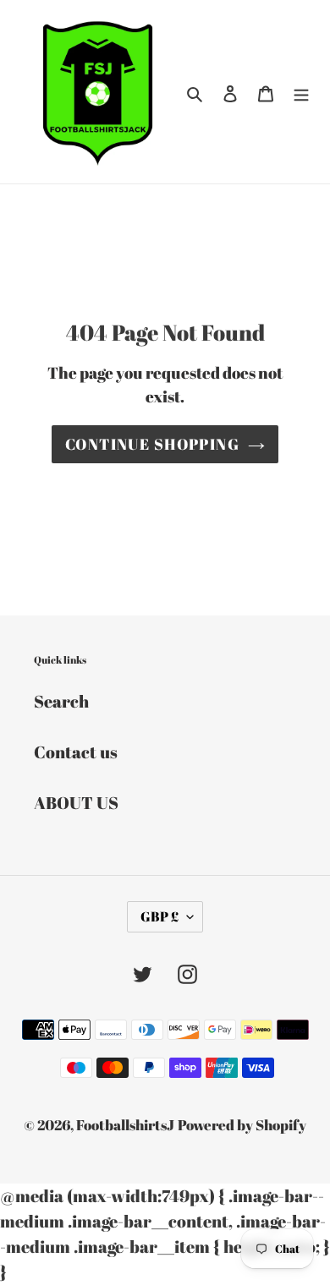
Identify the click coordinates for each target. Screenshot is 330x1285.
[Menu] (301, 92)
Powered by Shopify (242, 1125)
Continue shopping (152, 444)
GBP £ (159, 916)
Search (61, 701)
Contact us (76, 752)
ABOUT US (76, 802)
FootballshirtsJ (125, 1125)
